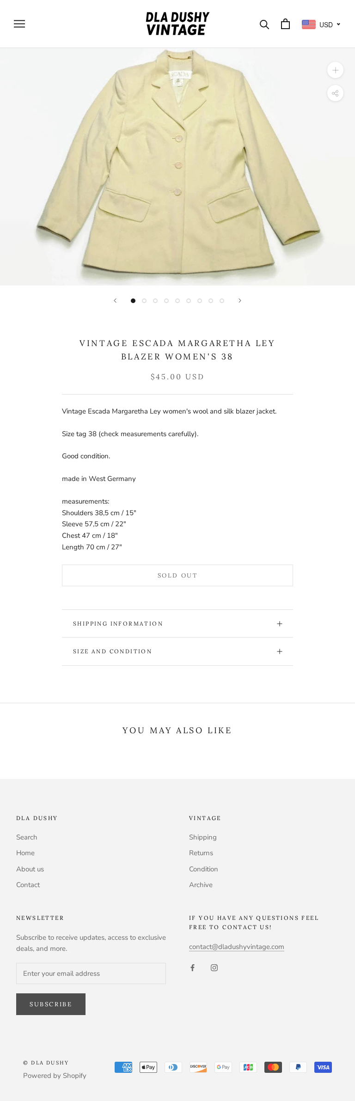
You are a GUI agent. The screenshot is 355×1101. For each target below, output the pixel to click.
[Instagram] (214, 967)
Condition (203, 869)
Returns (201, 853)
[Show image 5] (177, 300)
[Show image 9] (222, 300)
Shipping (203, 837)
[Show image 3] (155, 300)
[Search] (264, 24)
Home (25, 853)
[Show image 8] (210, 300)
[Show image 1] (133, 300)
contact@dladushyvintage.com (236, 946)
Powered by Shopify (54, 1075)
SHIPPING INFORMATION (118, 623)
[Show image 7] (199, 300)
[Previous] (115, 300)
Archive (201, 884)
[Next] (240, 300)
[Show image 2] (144, 300)
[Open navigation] (19, 24)
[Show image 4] (166, 300)
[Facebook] (192, 967)
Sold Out (178, 575)
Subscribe (51, 1004)
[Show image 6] (188, 300)
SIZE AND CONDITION (112, 651)
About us (30, 869)
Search (26, 837)
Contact (28, 884)
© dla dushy (46, 1062)
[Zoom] (335, 69)
